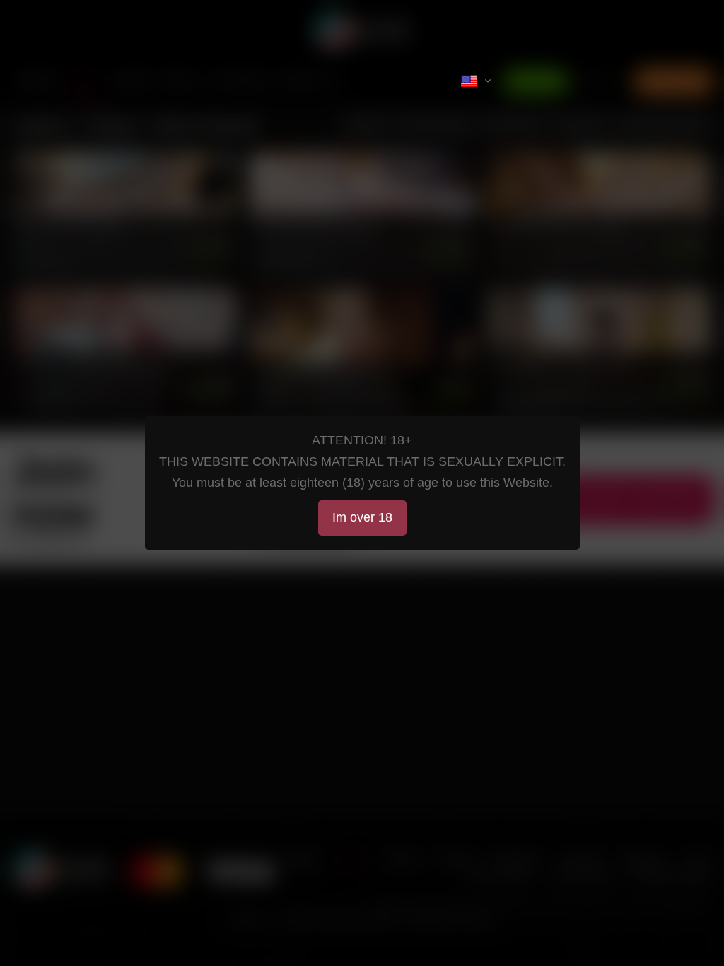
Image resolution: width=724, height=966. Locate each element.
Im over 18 (362, 517)
